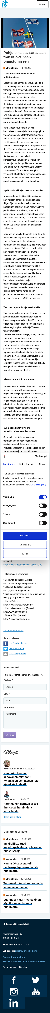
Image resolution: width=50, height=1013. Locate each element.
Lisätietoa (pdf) (38, 485)
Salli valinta (25, 545)
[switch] (43, 506)
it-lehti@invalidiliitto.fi (26, 951)
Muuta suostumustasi (34, 961)
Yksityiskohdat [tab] (26, 464)
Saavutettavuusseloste (14, 957)
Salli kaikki (25, 535)
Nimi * (6, 694)
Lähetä (10, 735)
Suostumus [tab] (8, 464)
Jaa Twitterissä (16, 648)
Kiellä (25, 554)
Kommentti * (9, 707)
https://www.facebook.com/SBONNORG (22, 564)
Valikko (42, 4)
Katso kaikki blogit (12, 817)
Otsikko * (8, 680)
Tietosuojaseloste (12, 961)
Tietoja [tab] (42, 464)
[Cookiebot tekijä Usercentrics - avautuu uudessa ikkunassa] (35, 457)
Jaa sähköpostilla (17, 653)
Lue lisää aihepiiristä (13, 630)
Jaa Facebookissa (18, 643)
